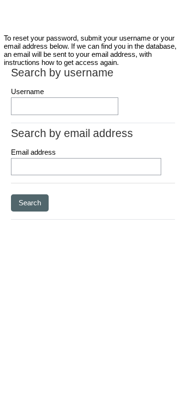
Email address (33, 152)
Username (27, 91)
